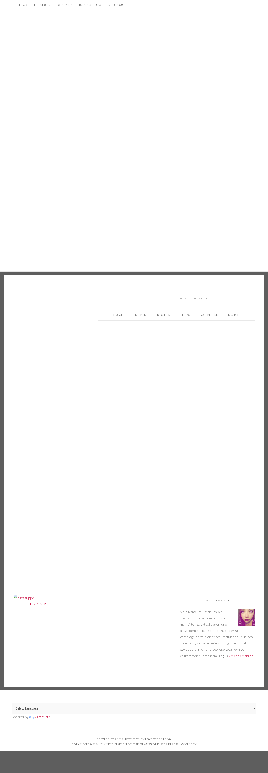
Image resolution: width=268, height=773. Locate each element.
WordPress (169, 744)
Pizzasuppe (39, 604)
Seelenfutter (47, 297)
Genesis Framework (143, 744)
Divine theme (136, 739)
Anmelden (188, 744)
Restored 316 (161, 739)
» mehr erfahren (241, 656)
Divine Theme (111, 744)
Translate (43, 717)
